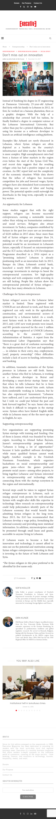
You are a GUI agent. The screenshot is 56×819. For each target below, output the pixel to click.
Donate (16, 3)
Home (5, 47)
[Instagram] (28, 7)
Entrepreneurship (18, 47)
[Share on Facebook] (31, 578)
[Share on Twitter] (34, 578)
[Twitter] (24, 7)
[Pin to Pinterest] (37, 578)
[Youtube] (35, 7)
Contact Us (38, 3)
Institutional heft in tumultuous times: (28, 703)
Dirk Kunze (20, 59)
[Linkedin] (31, 7)
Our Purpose (26, 3)
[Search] (50, 38)
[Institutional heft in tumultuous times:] (28, 683)
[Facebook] (20, 7)
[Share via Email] (40, 578)
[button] (5, 688)
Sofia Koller (12, 59)
